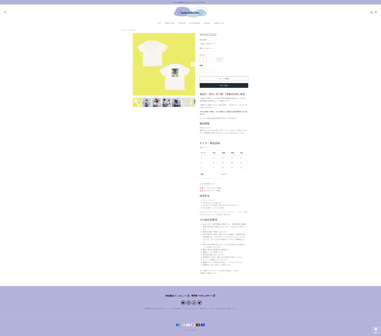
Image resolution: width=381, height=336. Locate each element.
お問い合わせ (220, 308)
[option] (164, 64)
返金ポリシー (231, 308)
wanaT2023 (131, 30)
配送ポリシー (211, 44)
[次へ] (193, 64)
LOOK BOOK (194, 23)
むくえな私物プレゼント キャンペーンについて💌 (190, 2)
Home (123, 30)
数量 (201, 65)
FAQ (212, 308)
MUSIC (207, 23)
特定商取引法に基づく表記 (154, 308)
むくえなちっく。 (208, 48)
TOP (159, 23)
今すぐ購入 (224, 85)
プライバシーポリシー (191, 308)
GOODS (181, 23)
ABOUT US (219, 23)
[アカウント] (371, 12)
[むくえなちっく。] (190, 12)
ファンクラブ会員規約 (173, 308)
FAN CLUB (169, 23)
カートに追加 (224, 78)
